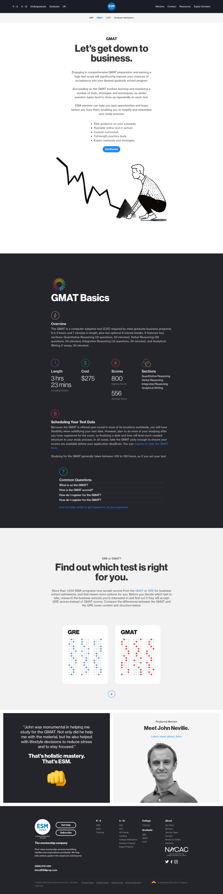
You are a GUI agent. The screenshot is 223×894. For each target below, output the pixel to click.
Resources (185, 6)
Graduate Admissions (124, 17)
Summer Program (127, 843)
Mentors (160, 6)
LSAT (108, 17)
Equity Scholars (202, 6)
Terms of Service (133, 882)
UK (64, 6)
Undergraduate (38, 6)
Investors (169, 843)
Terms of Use (117, 882)
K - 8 (15, 6)
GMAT (100, 17)
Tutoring (100, 832)
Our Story (169, 825)
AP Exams (123, 832)
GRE (91, 17)
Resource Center (173, 839)
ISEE (98, 825)
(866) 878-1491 (43, 866)
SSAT (98, 829)
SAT (121, 825)
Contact (171, 6)
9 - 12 (24, 6)
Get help (66, 825)
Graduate (54, 6)
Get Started (111, 149)
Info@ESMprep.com (46, 870)
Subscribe (66, 832)
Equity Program (126, 847)
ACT (121, 829)
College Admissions (128, 839)
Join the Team (171, 832)
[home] (111, 6)
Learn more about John (166, 736)
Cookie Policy (102, 882)
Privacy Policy (87, 882)
